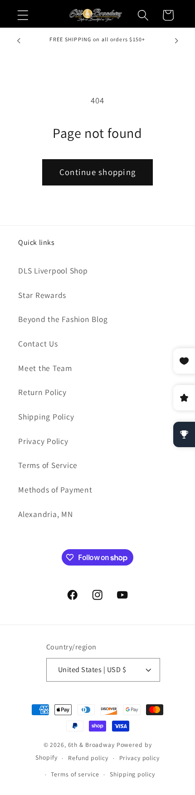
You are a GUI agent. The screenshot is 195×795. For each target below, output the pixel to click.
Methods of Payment (55, 489)
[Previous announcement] (19, 41)
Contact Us (38, 343)
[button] (22, 15)
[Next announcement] (176, 41)
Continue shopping (97, 171)
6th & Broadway (91, 745)
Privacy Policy (43, 441)
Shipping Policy (46, 416)
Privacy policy (139, 758)
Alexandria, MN (45, 514)
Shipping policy (132, 774)
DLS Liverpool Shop (53, 270)
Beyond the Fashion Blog (62, 319)
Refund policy (88, 758)
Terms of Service (48, 465)
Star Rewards (42, 295)
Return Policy (42, 392)
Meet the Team (45, 368)
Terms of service (75, 774)
